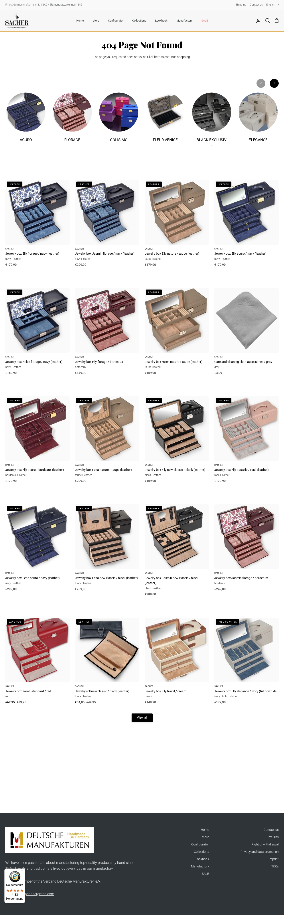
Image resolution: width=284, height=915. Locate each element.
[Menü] (22, 871)
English (270, 4)
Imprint (274, 859)
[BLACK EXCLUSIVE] (211, 123)
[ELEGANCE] (258, 120)
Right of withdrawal (265, 844)
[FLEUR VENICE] (165, 120)
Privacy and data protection (260, 852)
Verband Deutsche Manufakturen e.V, (72, 881)
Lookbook (202, 859)
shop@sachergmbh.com (35, 894)
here (157, 57)
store (205, 837)
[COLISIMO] (118, 120)
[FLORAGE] (72, 120)
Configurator (200, 844)
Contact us (271, 830)
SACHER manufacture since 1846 (62, 4)
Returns (273, 837)
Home (205, 830)
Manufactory (200, 866)
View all (142, 717)
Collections (201, 852)
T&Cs (275, 866)
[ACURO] (25, 120)
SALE (205, 874)
